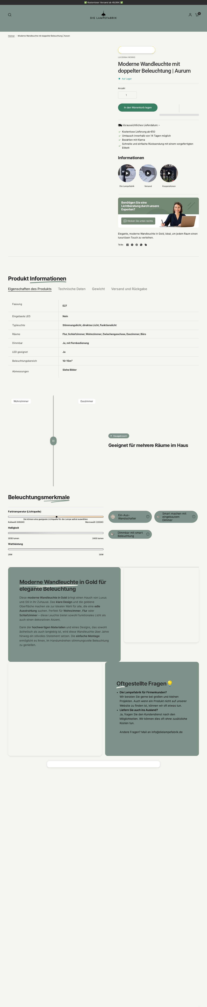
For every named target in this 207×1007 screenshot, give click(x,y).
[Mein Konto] (190, 14)
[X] (132, 245)
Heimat (11, 36)
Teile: (121, 245)
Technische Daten (72, 289)
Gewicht (98, 289)
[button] (179, 108)
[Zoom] (103, 50)
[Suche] (10, 14)
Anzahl (121, 88)
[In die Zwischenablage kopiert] (146, 245)
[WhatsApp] (141, 245)
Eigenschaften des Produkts (30, 289)
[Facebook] (128, 245)
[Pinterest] (137, 245)
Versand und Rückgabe (129, 289)
